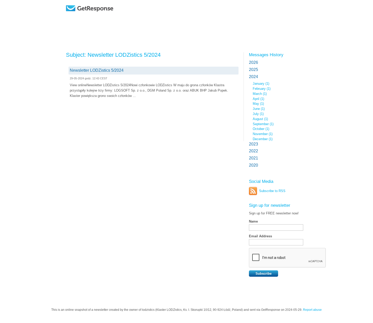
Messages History (266, 54)
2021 (253, 158)
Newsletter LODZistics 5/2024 (97, 70)
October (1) (261, 129)
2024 (253, 77)
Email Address (260, 236)
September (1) (263, 124)
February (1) (261, 89)
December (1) (263, 139)
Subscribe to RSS (272, 191)
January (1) (261, 83)
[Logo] (102, 16)
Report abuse (312, 310)
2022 (253, 151)
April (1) (258, 99)
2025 (253, 69)
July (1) (258, 114)
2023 (253, 144)
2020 (253, 165)
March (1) (260, 94)
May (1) (258, 104)
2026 (253, 62)
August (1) (260, 119)
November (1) (263, 134)
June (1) (259, 109)
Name (253, 221)
